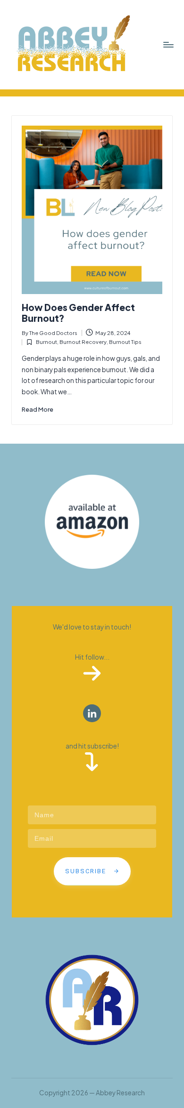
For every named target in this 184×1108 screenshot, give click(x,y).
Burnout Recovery (83, 341)
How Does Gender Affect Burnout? (78, 313)
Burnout (46, 341)
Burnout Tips (125, 341)
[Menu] (168, 44)
